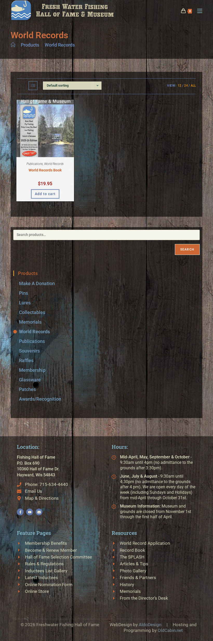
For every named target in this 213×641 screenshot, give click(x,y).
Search (187, 249)
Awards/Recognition (40, 399)
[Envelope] (39, 512)
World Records (60, 45)
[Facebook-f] (20, 512)
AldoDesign (150, 624)
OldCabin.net (170, 630)
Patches (27, 389)
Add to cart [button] (45, 194)
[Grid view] (21, 85)
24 (186, 85)
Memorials (30, 322)
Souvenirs (29, 351)
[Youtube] (29, 512)
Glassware (30, 379)
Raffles (26, 360)
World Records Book (45, 170)
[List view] (33, 85)
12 (179, 85)
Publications (34, 164)
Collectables (32, 312)
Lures (25, 302)
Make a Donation (37, 283)
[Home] (13, 45)
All (193, 85)
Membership (32, 370)
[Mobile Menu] (197, 10)
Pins (23, 293)
